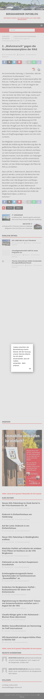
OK (30, 369)
